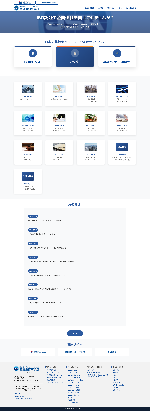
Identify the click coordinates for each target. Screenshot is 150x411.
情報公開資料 (117, 382)
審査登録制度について (53, 370)
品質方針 (115, 387)
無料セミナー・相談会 (114, 8)
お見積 (100, 8)
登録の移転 (71, 400)
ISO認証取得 (89, 8)
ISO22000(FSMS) (73, 385)
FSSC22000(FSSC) (74, 387)
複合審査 (70, 397)
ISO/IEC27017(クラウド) (75, 380)
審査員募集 (112, 352)
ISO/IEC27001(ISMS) (74, 377)
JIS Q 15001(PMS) (74, 382)
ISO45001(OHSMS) (74, 375)
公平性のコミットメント (120, 385)
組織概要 (115, 372)
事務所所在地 (117, 380)
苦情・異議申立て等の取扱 (55, 382)
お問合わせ (116, 390)
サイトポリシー (19, 394)
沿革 (114, 377)
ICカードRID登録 (73, 402)
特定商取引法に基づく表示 (23, 399)
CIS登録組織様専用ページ (47, 3)
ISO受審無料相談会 (93, 372)
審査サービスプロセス (53, 372)
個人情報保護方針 (21, 396)
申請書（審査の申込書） (54, 377)
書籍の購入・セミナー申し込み (75, 352)
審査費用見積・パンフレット (55, 375)
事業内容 (115, 375)
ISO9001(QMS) (73, 370)
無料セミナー (91, 370)
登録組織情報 (51, 380)
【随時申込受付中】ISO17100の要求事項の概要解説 (97, 376)
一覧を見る (75, 333)
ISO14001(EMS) (73, 372)
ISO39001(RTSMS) (74, 395)
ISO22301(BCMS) (73, 392)
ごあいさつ (116, 370)
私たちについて (131, 8)
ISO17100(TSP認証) (74, 390)
